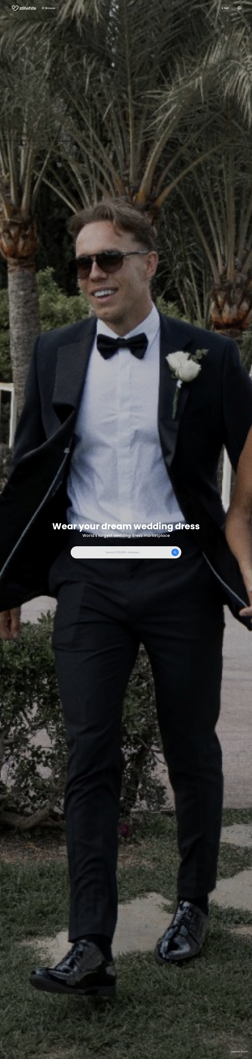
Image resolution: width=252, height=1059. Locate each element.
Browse (50, 8)
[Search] (175, 552)
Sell (226, 8)
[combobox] (126, 552)
